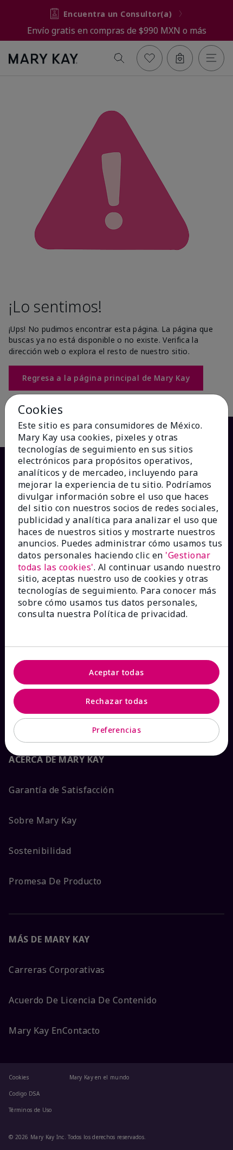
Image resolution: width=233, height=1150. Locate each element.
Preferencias (116, 730)
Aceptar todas (116, 672)
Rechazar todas (116, 701)
